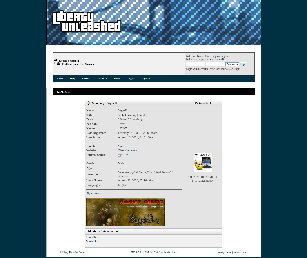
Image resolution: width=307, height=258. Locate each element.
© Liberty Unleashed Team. (72, 252)
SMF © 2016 (151, 252)
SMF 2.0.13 (137, 252)
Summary (90, 64)
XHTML (237, 252)
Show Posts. (93, 237)
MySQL (221, 252)
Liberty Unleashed (69, 60)
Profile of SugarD (71, 64)
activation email (215, 59)
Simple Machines (168, 252)
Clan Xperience (127, 150)
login (215, 56)
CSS (245, 252)
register (225, 56)
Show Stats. (93, 241)
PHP (229, 252)
